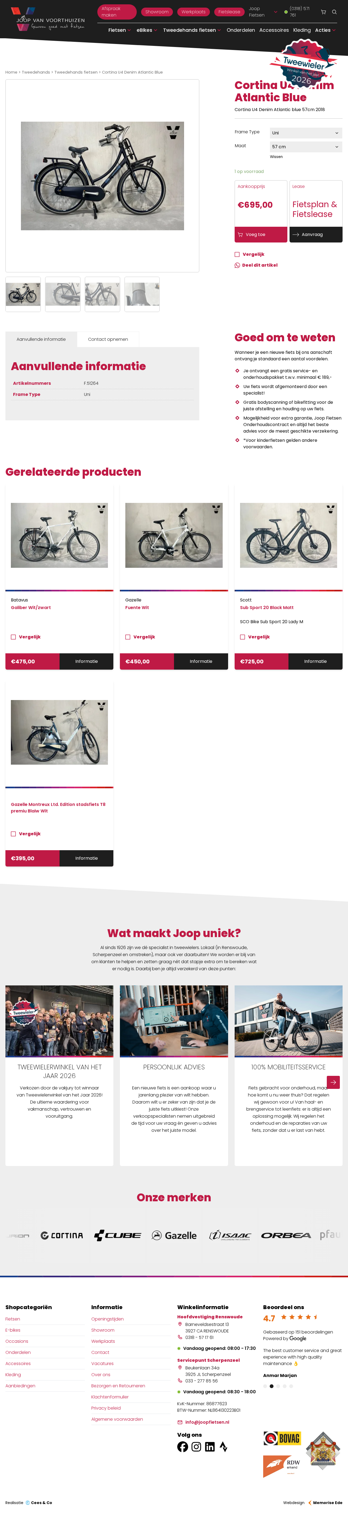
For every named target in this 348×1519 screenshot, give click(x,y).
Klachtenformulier (110, 1397)
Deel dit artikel (260, 265)
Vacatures (102, 1363)
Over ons (100, 1375)
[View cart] (323, 12)
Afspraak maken (111, 11)
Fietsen (12, 1319)
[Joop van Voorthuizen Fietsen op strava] (223, 1446)
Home (11, 72)
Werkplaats (194, 12)
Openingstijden (107, 1319)
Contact (100, 1352)
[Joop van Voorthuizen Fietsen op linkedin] (209, 1446)
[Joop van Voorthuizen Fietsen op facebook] (182, 1446)
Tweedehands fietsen (76, 72)
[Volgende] (333, 1082)
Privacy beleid (106, 1408)
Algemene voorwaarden (117, 1419)
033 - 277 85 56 (201, 1381)
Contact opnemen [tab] (108, 339)
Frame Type (247, 132)
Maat (240, 146)
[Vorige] (14, 1082)
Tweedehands (36, 72)
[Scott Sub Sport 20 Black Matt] (289, 537)
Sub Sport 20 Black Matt (267, 607)
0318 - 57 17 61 (199, 1337)
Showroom (157, 12)
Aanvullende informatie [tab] (41, 339)
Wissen (276, 156)
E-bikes (12, 1330)
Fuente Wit (137, 607)
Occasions (16, 1341)
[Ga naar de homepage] (47, 19)
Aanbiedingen (20, 1386)
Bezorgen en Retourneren (118, 1386)
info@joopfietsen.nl (207, 1422)
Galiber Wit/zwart (31, 607)
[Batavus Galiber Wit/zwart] (59, 537)
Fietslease (229, 12)
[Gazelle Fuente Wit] (174, 537)
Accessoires (274, 30)
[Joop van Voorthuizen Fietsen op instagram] (196, 1446)
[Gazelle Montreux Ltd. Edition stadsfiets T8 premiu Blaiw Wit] (59, 734)
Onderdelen (241, 30)
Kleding (302, 30)
